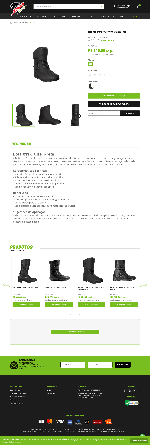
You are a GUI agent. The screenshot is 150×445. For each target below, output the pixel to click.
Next (80, 115)
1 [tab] (70, 314)
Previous (11, 115)
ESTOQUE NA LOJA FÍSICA (115, 104)
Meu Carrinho (51, 393)
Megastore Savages (17, 403)
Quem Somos (15, 390)
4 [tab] (77, 314)
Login (49, 390)
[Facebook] (124, 391)
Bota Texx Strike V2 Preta (55, 287)
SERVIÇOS (137, 16)
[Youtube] (138, 391)
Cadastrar (123, 364)
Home (15, 23)
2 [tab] (72, 314)
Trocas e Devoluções (17, 397)
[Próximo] (143, 285)
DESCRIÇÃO (21, 144)
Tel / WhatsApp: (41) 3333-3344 (89, 390)
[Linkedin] (134, 391)
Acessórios (59, 16)
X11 (104, 37)
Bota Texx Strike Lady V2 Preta (25, 287)
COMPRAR (108, 95)
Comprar (24, 304)
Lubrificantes (106, 16)
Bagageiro (76, 16)
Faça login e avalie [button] (75, 332)
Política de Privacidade (18, 393)
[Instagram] (129, 391)
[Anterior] (6, 285)
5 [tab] (79, 314)
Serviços (13, 400)
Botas (32, 23)
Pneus (123, 16)
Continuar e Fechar (139, 441)
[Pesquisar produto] (101, 7)
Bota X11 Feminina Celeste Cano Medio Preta (91, 288)
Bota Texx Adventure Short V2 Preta (122, 288)
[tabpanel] (26, 281)
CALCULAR (130, 113)
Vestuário (42, 16)
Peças (90, 16)
